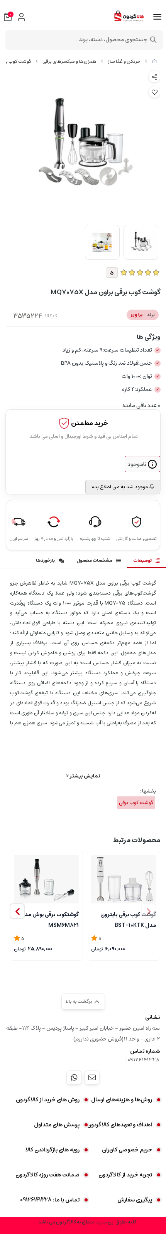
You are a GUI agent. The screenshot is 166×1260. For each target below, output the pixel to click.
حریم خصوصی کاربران (127, 1150)
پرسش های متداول (57, 1125)
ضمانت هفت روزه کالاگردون (47, 1175)
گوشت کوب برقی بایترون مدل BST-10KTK (128, 919)
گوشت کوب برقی (136, 802)
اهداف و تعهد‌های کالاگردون (119, 1125)
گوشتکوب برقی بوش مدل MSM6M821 (49, 919)
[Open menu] (157, 17)
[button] (17, 911)
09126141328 (144, 1059)
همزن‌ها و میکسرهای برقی (69, 61)
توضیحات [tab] (142, 560)
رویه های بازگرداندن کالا (52, 1150)
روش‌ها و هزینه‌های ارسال (121, 1100)
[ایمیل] (92, 1077)
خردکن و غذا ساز (124, 61)
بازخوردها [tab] (45, 560)
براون (142, 314)
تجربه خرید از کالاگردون (125, 1175)
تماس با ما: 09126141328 (50, 1200)
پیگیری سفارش (134, 1200)
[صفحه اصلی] (154, 61)
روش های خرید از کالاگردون (48, 1100)
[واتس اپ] (74, 1077)
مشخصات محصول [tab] (94, 560)
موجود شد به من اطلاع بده (120, 487)
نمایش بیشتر (84, 776)
